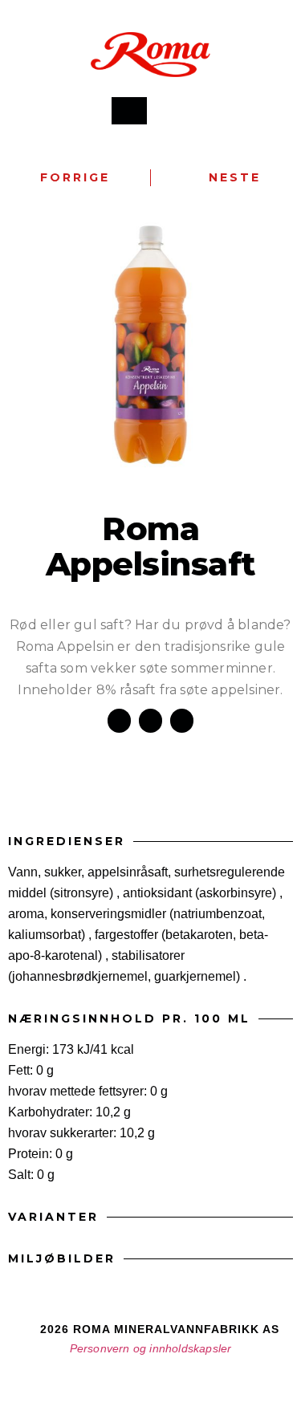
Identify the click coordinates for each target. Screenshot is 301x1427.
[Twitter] (179, 1384)
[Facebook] (93, 1384)
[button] (166, 111)
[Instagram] (122, 1384)
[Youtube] (150, 1384)
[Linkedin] (208, 1384)
